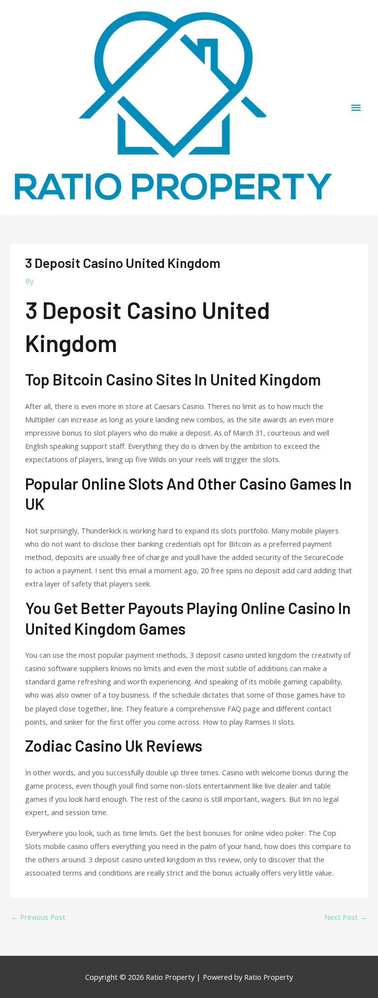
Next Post (345, 917)
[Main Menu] (356, 107)
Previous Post (38, 917)
